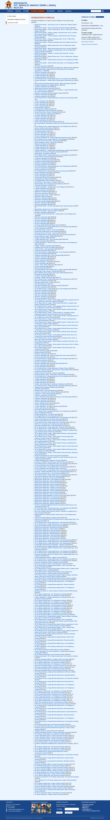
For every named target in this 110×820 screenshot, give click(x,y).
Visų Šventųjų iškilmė (40, 131)
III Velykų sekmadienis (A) (42, 77)
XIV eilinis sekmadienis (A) (42, 361)
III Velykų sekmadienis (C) (42, 148)
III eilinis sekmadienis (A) (41, 104)
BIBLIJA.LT (85, 807)
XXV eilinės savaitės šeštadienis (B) (44, 201)
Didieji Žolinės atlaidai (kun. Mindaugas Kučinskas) (48, 527)
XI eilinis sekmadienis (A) (42, 366)
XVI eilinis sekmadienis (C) (42, 132)
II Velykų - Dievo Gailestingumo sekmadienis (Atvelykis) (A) (50, 384)
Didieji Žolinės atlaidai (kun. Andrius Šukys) (46, 528)
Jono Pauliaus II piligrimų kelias (91, 810)
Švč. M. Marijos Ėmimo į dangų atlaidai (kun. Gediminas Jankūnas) (53, 385)
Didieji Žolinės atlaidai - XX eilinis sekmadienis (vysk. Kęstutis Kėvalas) (54, 206)
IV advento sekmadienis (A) (42, 115)
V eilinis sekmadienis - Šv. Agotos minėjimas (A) (48, 406)
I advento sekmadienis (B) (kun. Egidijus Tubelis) (48, 517)
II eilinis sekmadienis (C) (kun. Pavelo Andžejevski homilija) (51, 605)
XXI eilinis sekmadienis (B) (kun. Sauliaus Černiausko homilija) (51, 614)
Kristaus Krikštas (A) (40, 412)
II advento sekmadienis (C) (42, 188)
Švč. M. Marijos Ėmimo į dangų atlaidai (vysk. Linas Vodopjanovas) (53, 78)
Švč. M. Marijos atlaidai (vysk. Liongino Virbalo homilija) (50, 773)
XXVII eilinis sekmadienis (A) (42, 290)
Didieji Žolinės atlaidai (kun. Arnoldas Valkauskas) (48, 490)
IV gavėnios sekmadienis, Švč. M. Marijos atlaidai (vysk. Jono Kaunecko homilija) (56, 777)
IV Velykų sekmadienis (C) (42, 147)
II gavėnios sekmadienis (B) (42, 256)
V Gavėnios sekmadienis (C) (42, 158)
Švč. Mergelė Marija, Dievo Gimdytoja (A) (45, 110)
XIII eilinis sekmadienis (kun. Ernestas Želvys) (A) (48, 363)
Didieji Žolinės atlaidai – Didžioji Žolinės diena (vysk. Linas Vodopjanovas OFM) (56, 59)
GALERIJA (60, 11)
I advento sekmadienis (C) (41, 190)
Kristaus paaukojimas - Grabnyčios (44, 261)
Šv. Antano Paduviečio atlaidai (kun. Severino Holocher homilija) (52, 726)
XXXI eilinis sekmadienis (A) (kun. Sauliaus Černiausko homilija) (52, 665)
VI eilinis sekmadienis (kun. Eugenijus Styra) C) (47, 468)
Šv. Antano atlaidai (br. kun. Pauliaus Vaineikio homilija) (50, 772)
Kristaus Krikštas (39, 107)
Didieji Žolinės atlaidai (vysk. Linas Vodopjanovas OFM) (50, 479)
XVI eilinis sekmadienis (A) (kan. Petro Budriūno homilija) (50, 792)
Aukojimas (68, 11)
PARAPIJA (10, 11)
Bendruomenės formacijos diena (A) (44, 88)
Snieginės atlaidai (39, 352)
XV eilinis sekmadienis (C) (42, 136)
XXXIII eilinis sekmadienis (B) (42, 191)
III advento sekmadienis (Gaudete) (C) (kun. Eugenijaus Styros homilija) (54, 743)
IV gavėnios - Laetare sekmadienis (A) (45, 393)
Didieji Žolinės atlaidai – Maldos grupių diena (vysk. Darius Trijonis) (53, 48)
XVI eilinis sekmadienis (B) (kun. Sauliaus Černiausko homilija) (51, 764)
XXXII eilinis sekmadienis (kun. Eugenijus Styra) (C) (48, 424)
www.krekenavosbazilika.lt (14, 811)
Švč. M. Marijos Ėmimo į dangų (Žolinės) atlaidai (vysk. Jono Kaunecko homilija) (56, 678)
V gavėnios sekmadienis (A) (42, 86)
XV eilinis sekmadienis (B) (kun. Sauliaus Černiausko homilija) (51, 767)
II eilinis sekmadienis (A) (41, 105)
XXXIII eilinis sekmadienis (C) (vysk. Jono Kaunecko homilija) (51, 702)
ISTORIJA (26, 11)
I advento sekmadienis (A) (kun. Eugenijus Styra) (48, 557)
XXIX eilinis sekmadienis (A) (42, 287)
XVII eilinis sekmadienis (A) (42, 72)
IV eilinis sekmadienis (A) (41, 102)
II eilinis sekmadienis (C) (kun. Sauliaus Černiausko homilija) (51, 738)
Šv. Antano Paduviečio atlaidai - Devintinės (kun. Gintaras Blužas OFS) (54, 369)
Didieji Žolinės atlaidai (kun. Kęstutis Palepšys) (47, 533)
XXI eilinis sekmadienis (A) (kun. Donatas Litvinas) (48, 525)
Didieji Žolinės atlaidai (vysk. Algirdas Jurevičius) (48, 485)
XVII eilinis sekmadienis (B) (42, 218)
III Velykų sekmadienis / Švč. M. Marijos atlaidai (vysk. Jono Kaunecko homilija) (56, 656)
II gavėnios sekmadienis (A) (42, 94)
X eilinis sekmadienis (40, 228)
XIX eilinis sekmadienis (41, 66)
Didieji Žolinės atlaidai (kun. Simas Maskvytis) (47, 498)
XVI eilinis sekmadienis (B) (42, 220)
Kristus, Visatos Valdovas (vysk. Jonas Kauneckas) (48, 420)
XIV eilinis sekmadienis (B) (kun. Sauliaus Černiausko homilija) (51, 769)
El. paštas (59, 809)
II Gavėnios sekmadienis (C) (42, 164)
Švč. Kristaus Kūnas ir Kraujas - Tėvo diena (46, 229)
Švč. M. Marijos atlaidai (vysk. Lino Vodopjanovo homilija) (50, 594)
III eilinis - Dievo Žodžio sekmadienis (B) (45, 264)
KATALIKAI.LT (86, 806)
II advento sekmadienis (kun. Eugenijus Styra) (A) (48, 419)
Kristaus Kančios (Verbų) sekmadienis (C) (46, 156)
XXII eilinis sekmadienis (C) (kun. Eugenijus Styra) (48, 562)
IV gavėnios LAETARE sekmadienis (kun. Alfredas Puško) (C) (51, 462)
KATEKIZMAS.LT (86, 809)
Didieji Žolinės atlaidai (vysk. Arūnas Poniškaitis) (48, 482)
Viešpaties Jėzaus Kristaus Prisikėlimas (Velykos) (48, 152)
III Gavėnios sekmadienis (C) (42, 163)
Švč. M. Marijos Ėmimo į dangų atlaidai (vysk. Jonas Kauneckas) (52, 171)
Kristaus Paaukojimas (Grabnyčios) (44, 172)
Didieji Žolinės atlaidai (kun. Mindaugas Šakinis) (47, 532)
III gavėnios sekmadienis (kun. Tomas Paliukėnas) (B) (49, 255)
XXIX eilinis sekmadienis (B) (42, 198)
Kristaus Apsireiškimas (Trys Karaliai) (45, 177)
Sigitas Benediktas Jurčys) (52, 225)
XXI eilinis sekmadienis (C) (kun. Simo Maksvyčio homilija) (50, 563)
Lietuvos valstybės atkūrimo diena (44, 403)
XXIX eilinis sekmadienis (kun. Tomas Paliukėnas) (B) (49, 473)
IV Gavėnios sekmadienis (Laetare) (44, 159)
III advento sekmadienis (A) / (42, 554)
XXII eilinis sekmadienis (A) (42, 296)
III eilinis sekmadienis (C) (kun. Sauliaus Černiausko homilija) (51, 737)
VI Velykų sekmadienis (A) (42, 74)
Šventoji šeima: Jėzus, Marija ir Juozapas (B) (47, 271)
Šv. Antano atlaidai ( (40, 225)
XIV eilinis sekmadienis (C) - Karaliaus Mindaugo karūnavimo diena (53, 137)
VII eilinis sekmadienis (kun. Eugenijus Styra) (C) (48, 465)
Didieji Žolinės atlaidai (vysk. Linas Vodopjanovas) (48, 209)
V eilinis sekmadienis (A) (41, 101)
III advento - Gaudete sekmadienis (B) (44, 277)
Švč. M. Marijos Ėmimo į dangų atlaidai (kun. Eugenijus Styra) (51, 427)
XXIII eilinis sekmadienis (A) (42, 295)
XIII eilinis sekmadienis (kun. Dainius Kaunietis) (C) (48, 455)
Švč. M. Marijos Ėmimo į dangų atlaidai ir (46, 89)
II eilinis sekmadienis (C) (41, 175)
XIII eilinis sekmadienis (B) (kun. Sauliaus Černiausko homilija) (51, 770)
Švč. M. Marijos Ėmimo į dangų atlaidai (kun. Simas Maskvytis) (51, 139)
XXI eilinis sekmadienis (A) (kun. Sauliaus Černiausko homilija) (51, 786)
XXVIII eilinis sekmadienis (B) (42, 199)
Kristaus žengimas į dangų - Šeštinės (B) (45, 236)
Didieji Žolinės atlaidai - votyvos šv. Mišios (46, 210)
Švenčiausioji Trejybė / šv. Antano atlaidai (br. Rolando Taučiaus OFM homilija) (56, 591)
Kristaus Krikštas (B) (40, 268)
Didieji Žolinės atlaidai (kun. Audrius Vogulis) (47, 484)
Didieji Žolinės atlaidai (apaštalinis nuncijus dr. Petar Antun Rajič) (52, 495)
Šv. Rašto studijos (11, 16)
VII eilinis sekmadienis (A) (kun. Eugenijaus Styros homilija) (51, 694)
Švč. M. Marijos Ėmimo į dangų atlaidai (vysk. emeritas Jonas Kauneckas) (54, 97)
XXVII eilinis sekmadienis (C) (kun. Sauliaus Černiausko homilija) (52, 703)
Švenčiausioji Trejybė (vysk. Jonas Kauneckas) (47, 231)
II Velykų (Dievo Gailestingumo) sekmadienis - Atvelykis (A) (50, 544)
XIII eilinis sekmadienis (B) (42, 221)
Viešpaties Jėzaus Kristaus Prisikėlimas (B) (46, 247)
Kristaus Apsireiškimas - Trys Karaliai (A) (46, 414)
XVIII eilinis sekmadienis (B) (42, 217)
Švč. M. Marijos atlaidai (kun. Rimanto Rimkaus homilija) (50, 660)
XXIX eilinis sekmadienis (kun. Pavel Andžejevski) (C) (49, 425)
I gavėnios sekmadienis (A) (42, 96)
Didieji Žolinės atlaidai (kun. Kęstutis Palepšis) (47, 503)
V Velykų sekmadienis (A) (41, 379)
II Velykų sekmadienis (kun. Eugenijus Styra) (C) (47, 460)
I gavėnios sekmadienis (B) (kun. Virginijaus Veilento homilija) (51, 659)
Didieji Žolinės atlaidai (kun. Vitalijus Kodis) (46, 478)
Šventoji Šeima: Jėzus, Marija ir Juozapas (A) (47, 112)
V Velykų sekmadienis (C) (41, 145)
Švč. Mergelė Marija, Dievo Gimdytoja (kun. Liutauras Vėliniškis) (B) (53, 269)
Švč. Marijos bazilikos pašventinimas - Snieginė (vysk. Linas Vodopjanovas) (55, 214)
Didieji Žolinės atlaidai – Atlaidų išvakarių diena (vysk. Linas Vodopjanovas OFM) (56, 62)
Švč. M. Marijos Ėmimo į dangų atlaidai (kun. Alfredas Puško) (51, 368)
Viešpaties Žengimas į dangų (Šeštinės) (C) (46, 730)
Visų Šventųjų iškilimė (41, 284)
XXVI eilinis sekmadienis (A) (42, 291)
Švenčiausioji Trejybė (40, 371)
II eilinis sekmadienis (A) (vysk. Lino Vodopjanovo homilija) (50, 697)
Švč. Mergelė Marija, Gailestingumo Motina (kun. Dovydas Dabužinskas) (54, 123)
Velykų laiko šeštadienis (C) (42, 144)
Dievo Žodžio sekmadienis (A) (43, 409)
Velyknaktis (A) (39, 388)
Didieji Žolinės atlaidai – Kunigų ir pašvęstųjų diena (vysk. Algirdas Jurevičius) (56, 42)
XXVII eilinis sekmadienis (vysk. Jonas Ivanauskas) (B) (49, 476)
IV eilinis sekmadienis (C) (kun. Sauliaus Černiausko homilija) (51, 735)
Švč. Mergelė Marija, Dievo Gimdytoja (45, 180)
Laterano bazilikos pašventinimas (44, 128)
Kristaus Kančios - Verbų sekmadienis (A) (46, 390)
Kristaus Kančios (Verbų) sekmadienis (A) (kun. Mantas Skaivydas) (52, 83)
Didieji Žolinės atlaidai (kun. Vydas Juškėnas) (47, 481)
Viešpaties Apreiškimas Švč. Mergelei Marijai (47, 85)
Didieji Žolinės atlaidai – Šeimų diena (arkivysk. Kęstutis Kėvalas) (52, 27)
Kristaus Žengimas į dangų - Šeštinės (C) (46, 142)
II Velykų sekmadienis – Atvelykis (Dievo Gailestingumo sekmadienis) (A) (54, 80)
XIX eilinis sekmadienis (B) (42, 212)
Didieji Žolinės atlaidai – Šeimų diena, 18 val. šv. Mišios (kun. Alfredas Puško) (55, 24)
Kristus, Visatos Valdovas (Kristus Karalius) (46, 121)
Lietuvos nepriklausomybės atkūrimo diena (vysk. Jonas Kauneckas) (53, 396)
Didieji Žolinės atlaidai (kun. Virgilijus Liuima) (47, 487)
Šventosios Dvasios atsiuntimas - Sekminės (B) (47, 233)
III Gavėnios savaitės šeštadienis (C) (44, 161)
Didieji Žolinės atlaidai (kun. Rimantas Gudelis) (47, 538)
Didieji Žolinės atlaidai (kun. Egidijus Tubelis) (47, 501)
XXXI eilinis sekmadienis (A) (42, 280)
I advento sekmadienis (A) (41, 120)
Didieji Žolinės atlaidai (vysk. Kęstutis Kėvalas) (47, 489)
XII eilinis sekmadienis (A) (42, 365)
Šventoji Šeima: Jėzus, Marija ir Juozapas (46, 182)
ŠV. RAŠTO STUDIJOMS (37, 11)
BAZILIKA (18, 11)
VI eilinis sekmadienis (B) (41, 260)
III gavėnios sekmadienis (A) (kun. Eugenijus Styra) (48, 93)
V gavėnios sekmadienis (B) (42, 250)
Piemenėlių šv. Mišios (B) (41, 274)
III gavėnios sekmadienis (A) (42, 395)
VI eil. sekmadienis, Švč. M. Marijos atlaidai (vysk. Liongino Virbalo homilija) (55, 780)
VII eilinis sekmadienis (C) (42, 169)
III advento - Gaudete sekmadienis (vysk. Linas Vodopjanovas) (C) (52, 471)
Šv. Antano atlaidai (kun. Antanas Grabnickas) (47, 509)
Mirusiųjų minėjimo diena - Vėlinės (44, 195)
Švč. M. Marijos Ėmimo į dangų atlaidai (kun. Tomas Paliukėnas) (52, 252)
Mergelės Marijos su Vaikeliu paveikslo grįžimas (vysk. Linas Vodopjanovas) (55, 514)
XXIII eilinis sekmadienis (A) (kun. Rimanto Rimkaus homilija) (51, 670)
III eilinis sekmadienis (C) (41, 174)
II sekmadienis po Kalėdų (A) (42, 109)
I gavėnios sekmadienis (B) (42, 258)
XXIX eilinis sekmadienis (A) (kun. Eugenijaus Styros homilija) (51, 667)
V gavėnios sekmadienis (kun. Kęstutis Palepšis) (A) (48, 392)
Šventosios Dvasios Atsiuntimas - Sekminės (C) (47, 140)
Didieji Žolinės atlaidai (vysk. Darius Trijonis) (47, 492)
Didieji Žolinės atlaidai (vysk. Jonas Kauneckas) (47, 497)
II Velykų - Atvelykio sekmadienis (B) (44, 245)
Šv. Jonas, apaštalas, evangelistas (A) (45, 113)
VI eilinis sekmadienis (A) (42, 404)
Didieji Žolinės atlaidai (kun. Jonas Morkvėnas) (47, 536)
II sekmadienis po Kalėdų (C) (42, 179)
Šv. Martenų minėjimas (41, 360)
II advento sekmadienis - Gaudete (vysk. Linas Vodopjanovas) (51, 187)
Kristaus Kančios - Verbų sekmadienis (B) (46, 249)
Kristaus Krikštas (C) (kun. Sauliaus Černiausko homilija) (50, 742)
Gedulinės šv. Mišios (40, 196)
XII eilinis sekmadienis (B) (42, 223)
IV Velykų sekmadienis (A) (42, 75)
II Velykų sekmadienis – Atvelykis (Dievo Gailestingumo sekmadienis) (53, 150)
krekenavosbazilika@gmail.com (16, 809)
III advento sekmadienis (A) (42, 117)
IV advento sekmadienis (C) (42, 185)
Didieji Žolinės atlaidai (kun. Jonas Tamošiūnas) (48, 493)
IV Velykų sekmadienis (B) (41, 241)
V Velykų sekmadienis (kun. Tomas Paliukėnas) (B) (48, 239)
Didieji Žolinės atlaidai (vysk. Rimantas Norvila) (47, 500)
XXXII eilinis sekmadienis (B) (42, 193)
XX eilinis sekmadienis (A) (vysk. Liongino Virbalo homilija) (51, 788)
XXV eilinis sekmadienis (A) (42, 293)
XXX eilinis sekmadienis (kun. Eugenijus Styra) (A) (48, 285)
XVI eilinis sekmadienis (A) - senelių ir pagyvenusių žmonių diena (52, 355)
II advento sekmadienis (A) (42, 118)
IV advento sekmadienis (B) (42, 276)
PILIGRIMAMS (51, 11)
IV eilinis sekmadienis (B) (41, 263)
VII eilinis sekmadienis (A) (42, 401)
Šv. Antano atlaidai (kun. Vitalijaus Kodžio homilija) (48, 794)
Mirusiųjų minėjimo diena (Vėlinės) (44, 129)
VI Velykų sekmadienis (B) (41, 237)
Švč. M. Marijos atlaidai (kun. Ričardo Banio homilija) (49, 649)
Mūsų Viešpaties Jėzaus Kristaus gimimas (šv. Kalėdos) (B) (50, 272)
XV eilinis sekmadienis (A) (42, 357)
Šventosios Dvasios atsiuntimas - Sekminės (46, 373)
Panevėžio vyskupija (87, 804)
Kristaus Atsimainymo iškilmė (43, 350)
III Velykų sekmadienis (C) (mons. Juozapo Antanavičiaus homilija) (52, 732)
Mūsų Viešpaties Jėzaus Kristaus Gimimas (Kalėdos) (49, 183)
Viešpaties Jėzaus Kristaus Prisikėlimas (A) (46, 387)
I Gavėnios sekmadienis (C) (42, 167)
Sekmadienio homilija (12, 22)
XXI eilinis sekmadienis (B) (42, 204)
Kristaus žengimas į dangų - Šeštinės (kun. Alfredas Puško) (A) (51, 374)
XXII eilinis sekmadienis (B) (42, 202)
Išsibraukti (59, 812)
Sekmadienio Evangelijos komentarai (16, 19)
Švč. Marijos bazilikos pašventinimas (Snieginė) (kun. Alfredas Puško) (53, 67)
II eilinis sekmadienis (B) (41, 266)
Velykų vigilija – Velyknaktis (42, 153)
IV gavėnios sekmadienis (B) (42, 253)
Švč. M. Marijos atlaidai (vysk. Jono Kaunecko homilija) (49, 595)
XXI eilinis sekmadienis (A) (42, 298)
